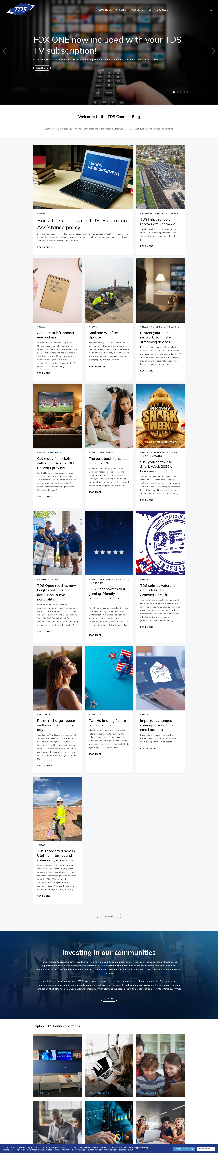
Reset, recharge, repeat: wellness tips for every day (56, 725)
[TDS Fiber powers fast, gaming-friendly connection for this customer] (109, 543)
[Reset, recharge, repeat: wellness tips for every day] (57, 678)
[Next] (213, 51)
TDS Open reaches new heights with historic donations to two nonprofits (56, 592)
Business (162, 10)
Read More (42, 67)
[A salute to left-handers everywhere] (57, 290)
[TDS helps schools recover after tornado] (160, 177)
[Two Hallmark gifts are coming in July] (109, 678)
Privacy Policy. (139, 1150)
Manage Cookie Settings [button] (184, 1149)
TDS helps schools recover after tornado (157, 221)
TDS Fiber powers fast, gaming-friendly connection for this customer (107, 596)
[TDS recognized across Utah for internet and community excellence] (57, 809)
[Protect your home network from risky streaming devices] (160, 290)
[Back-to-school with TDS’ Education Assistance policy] (83, 177)
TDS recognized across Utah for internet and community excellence (56, 855)
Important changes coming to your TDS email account (156, 725)
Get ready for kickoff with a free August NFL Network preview (56, 463)
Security (137, 10)
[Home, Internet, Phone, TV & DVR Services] (21, 8)
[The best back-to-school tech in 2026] (109, 416)
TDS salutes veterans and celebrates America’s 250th (157, 590)
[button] (109, 916)
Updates (120, 10)
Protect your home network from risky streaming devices (155, 337)
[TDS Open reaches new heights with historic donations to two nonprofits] (57, 543)
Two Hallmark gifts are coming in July (107, 722)
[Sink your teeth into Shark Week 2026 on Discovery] (160, 416)
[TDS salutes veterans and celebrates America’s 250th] (160, 543)
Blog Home (105, 10)
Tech (150, 10)
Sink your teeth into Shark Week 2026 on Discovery (157, 466)
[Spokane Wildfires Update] (109, 290)
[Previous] (5, 51)
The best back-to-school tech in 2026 (109, 460)
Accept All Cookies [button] (206, 1149)
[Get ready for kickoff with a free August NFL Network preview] (57, 416)
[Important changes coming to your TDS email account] (160, 678)
